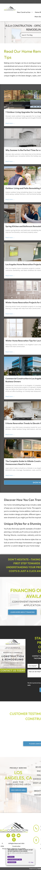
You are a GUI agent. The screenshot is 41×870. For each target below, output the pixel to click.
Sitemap (14, 849)
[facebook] (8, 836)
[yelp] (14, 840)
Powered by (33, 869)
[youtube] (18, 836)
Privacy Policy (6, 849)
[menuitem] (25, 12)
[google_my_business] (13, 836)
